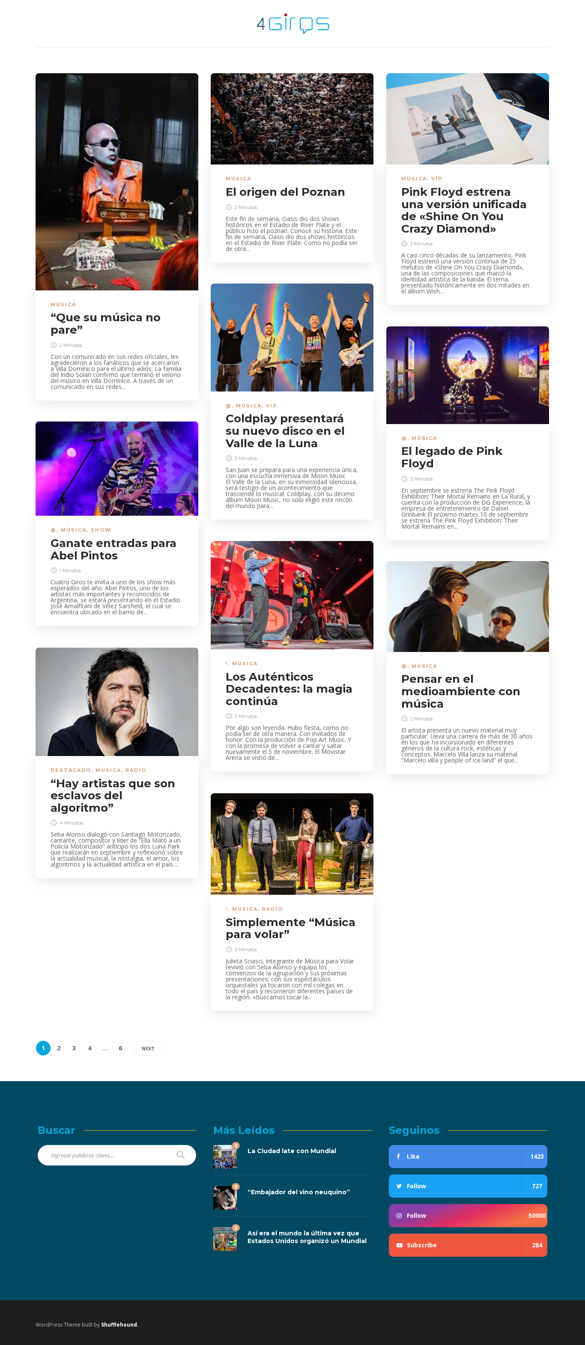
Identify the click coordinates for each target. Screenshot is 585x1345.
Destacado (71, 770)
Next (148, 1048)
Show (101, 530)
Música (63, 305)
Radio (135, 770)
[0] (225, 1156)
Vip (436, 179)
